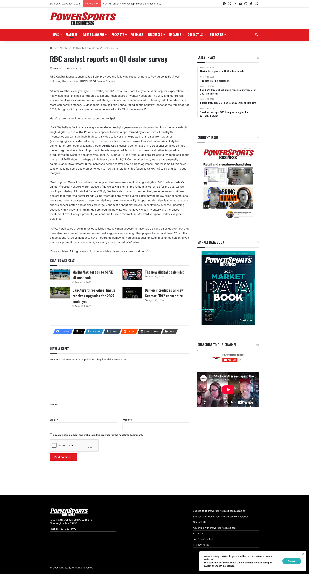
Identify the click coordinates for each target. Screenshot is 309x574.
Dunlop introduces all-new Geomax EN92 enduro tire (164, 292)
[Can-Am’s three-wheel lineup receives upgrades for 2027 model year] (60, 292)
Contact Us (199, 522)
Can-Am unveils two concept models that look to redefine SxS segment (143, 3)
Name (54, 404)
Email (54, 419)
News (55, 34)
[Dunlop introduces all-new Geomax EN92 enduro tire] (132, 292)
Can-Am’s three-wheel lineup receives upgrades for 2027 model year (93, 295)
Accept (292, 561)
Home (55, 48)
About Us (198, 533)
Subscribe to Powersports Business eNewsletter (220, 516)
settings (229, 566)
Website (127, 419)
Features (71, 34)
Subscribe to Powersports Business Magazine (219, 510)
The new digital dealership (164, 272)
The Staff (57, 68)
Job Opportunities (203, 539)
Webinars (137, 34)
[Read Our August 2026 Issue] (228, 183)
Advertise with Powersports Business (214, 527)
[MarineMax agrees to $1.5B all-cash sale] (60, 274)
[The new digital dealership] (132, 274)
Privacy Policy (201, 544)
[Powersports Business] (83, 19)
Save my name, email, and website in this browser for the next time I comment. (98, 434)
